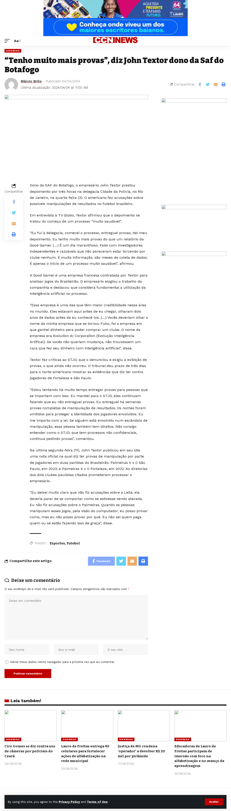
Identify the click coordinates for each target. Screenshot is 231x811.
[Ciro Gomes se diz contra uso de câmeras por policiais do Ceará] (31, 725)
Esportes (57, 543)
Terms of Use (97, 802)
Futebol (73, 543)
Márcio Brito (31, 81)
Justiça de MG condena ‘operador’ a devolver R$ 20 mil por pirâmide (141, 751)
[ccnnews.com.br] (115, 41)
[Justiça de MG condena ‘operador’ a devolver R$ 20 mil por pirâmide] (144, 725)
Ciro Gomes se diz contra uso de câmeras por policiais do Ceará (30, 751)
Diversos (13, 50)
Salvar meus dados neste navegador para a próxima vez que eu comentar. (62, 662)
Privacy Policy (69, 802)
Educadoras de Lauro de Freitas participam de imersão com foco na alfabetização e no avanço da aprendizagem (199, 756)
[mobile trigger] (8, 41)
